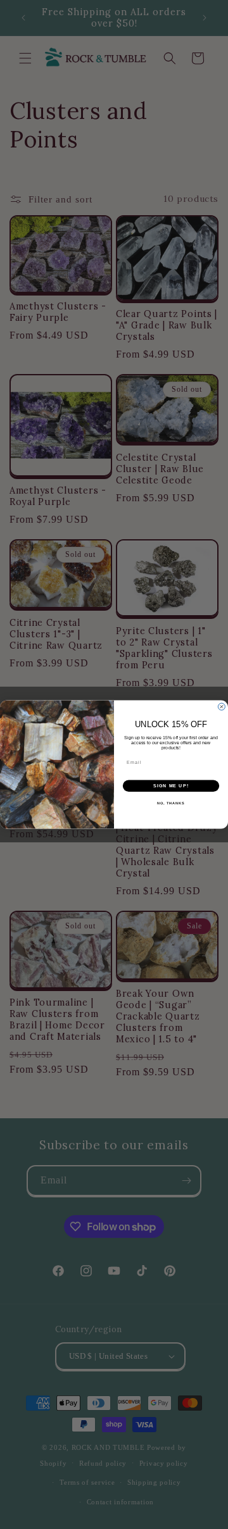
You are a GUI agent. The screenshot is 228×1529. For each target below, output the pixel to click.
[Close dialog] (221, 706)
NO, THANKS (171, 803)
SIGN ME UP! (171, 786)
